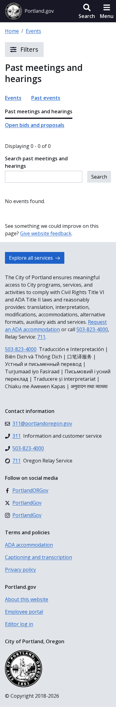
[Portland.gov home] (29, 11)
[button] (86, 11)
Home (12, 31)
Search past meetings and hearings (36, 162)
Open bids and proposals (34, 125)
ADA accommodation (29, 544)
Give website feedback (45, 233)
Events (33, 31)
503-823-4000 (92, 329)
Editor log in (19, 624)
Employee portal (24, 611)
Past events (45, 97)
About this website (26, 599)
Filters (28, 49)
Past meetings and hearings (38, 111)
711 (41, 336)
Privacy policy (20, 569)
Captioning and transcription (38, 557)
